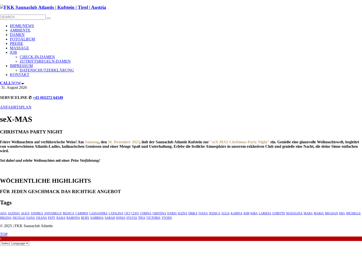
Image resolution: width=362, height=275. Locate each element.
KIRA (254, 213)
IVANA (203, 213)
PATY (51, 218)
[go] (48, 18)
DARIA (172, 213)
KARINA (237, 213)
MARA (308, 213)
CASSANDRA (98, 213)
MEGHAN (331, 213)
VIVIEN (167, 218)
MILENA (6, 218)
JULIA (225, 213)
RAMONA (73, 218)
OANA (30, 218)
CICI (127, 213)
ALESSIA (14, 213)
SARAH (110, 218)
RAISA (61, 218)
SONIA (120, 218)
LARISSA (265, 213)
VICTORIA (153, 218)
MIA (342, 213)
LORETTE (278, 213)
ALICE (25, 213)
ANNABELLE (53, 213)
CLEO (135, 213)
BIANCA (68, 213)
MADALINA (294, 213)
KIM (246, 213)
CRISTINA (159, 213)
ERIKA (192, 213)
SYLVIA (131, 218)
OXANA (41, 218)
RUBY (85, 218)
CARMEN (81, 213)
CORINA (145, 213)
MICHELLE (353, 213)
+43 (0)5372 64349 (48, 97)
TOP (4, 234)
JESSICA (214, 213)
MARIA (319, 213)
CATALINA (116, 213)
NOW (10, 83)
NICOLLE (19, 218)
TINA (141, 218)
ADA (3, 213)
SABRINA (97, 218)
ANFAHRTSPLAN (16, 107)
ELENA (182, 213)
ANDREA (37, 213)
